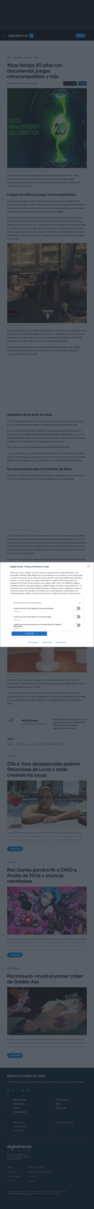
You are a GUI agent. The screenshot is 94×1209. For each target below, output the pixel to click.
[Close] (89, 567)
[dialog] (47, 604)
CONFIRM (29, 633)
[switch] (77, 608)
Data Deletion (33, 642)
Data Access (47, 642)
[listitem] (47, 603)
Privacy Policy (61, 642)
